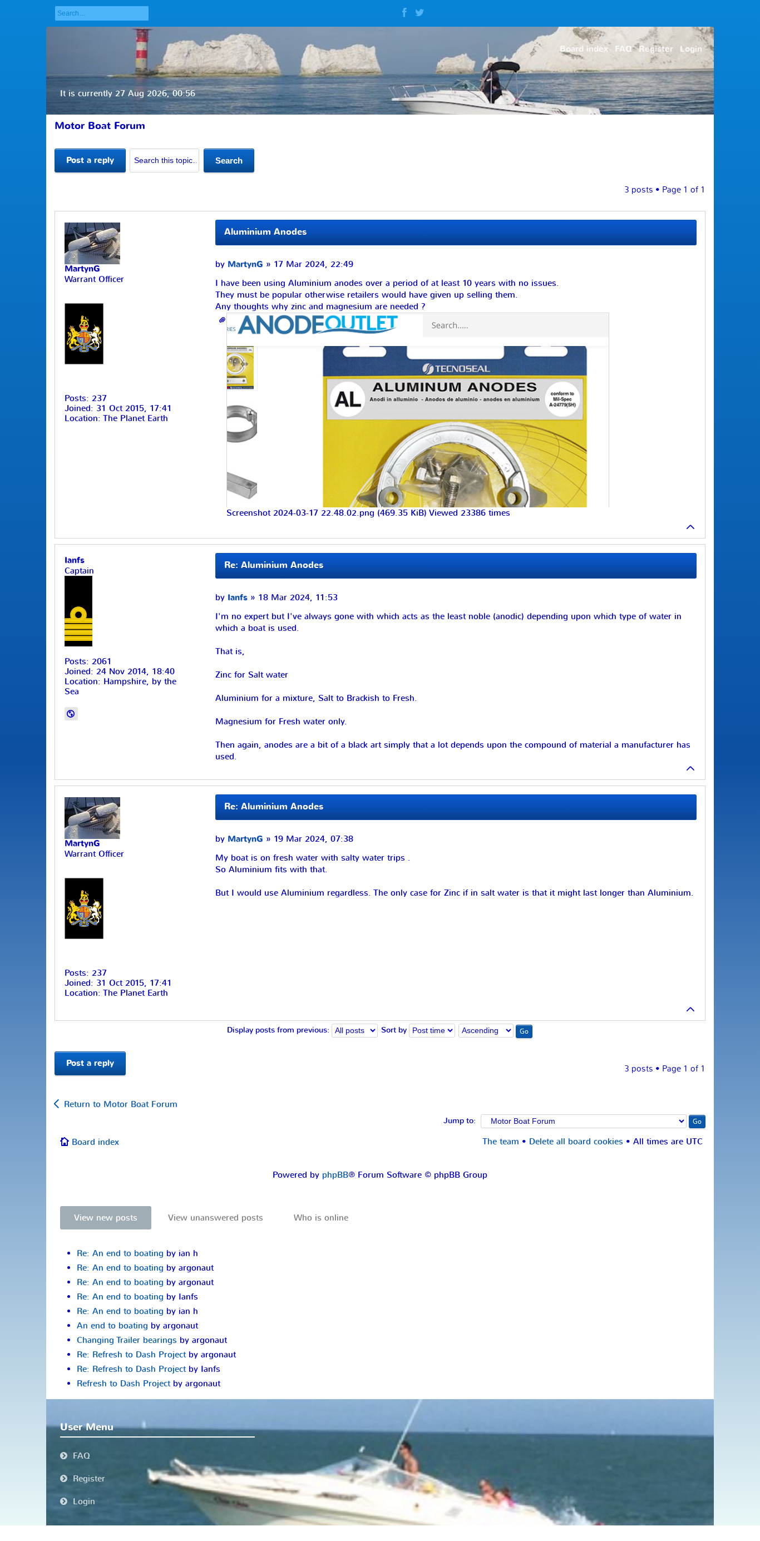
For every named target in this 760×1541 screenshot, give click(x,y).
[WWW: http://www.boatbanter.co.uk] (71, 713)
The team (500, 1141)
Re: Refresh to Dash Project (131, 1354)
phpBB (335, 1175)
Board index (95, 1142)
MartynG (245, 264)
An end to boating (112, 1325)
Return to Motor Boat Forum (120, 1104)
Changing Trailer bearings (127, 1340)
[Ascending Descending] (496, 1030)
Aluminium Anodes (265, 232)
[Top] (691, 526)
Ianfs (238, 598)
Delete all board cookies (576, 1141)
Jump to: (459, 1121)
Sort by (395, 1030)
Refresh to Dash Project (123, 1383)
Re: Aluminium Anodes (273, 565)
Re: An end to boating (120, 1253)
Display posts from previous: (279, 1030)
